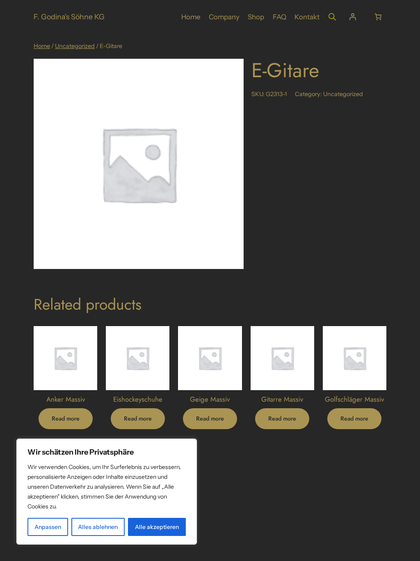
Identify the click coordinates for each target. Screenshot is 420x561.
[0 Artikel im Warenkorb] (377, 16)
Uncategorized (75, 46)
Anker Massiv (65, 399)
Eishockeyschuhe (137, 399)
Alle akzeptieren (157, 527)
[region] (106, 492)
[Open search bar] (332, 16)
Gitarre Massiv (282, 399)
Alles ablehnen (98, 527)
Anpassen (47, 527)
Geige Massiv (210, 399)
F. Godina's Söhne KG (69, 16)
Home (42, 46)
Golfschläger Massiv (354, 399)
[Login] (352, 16)
